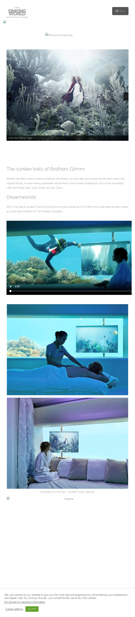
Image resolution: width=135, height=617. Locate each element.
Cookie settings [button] (14, 609)
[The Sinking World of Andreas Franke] (17, 12)
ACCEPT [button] (32, 609)
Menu (121, 11)
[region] (67, 95)
